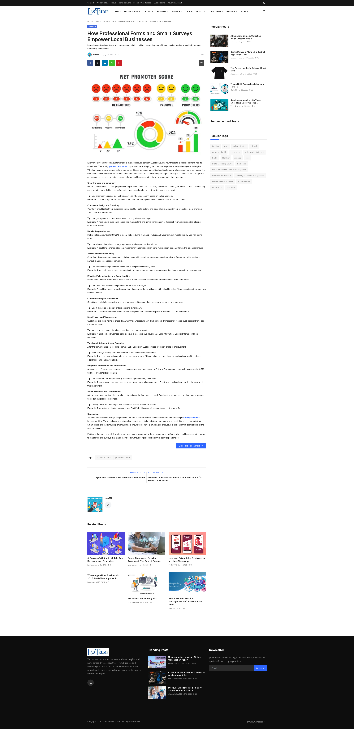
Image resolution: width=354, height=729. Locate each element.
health (215, 158)
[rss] (90, 683)
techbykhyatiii (133, 602)
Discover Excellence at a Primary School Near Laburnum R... (185, 689)
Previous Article (137, 472)
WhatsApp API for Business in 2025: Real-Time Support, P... (103, 577)
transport (231, 187)
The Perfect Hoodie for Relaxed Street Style (248, 69)
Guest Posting (159, 3)
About (113, 3)
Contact (90, 3)
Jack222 (108, 498)
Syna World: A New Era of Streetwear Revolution (120, 477)
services (237, 158)
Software (106, 21)
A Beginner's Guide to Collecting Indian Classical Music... (246, 37)
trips (247, 158)
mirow (233, 42)
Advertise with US (175, 3)
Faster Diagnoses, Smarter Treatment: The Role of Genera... (145, 559)
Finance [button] (176, 11)
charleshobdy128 (175, 694)
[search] (264, 11)
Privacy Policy (102, 3)
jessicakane (92, 565)
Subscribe (260, 668)
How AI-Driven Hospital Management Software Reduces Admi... (185, 601)
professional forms (123, 457)
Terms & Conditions (255, 721)
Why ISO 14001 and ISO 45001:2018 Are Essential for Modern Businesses (175, 479)
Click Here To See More (189, 445)
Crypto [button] (147, 11)
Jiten (170, 608)
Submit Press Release (142, 3)
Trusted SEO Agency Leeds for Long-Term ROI (248, 85)
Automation (217, 187)
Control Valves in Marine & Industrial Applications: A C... (248, 53)
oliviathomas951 (174, 663)
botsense (91, 582)
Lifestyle (254, 146)
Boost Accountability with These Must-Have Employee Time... (246, 101)
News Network (125, 3)
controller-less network (221, 175)
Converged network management (250, 175)
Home (118, 11)
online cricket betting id (254, 152)
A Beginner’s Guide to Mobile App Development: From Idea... (105, 559)
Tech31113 (173, 565)
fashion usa (235, 152)
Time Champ (235, 106)
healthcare (241, 164)
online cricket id (239, 146)
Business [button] (161, 11)
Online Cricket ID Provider (222, 181)
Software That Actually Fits (142, 598)
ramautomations (237, 58)
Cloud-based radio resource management (229, 169)
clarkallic (234, 90)
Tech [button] (188, 11)
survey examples (104, 457)
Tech (97, 21)
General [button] (231, 11)
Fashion (215, 146)
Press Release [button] (131, 11)
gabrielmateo (133, 565)
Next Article (154, 472)
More (243, 11)
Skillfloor (226, 158)
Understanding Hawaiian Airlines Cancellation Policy (184, 658)
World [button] (199, 11)
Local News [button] (215, 11)
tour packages (244, 181)
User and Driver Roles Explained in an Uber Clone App (187, 559)
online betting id (219, 152)
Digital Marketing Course (222, 164)
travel (226, 146)
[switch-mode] (264, 3)
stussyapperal (236, 74)
